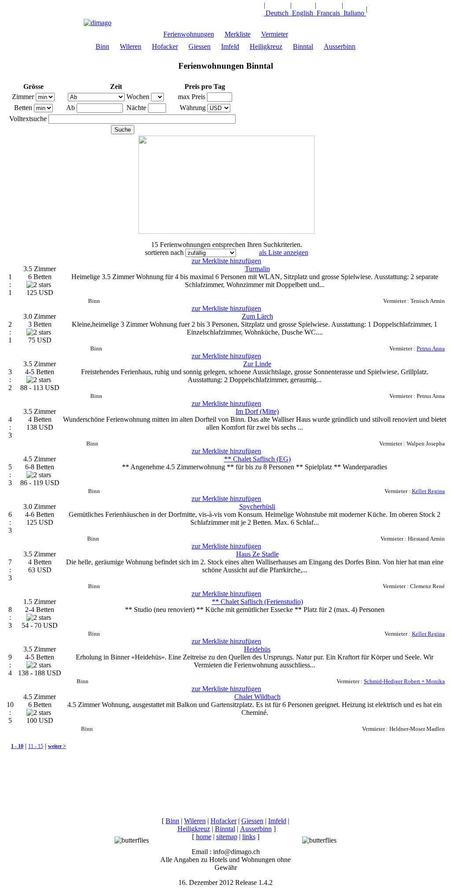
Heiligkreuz (266, 46)
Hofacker (165, 46)
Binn (102, 46)
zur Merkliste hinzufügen (226, 261)
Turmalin (257, 269)
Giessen (200, 46)
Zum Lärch (257, 316)
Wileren (130, 46)
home (203, 836)
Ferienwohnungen (188, 34)
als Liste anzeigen (283, 252)
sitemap (226, 836)
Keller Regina (428, 491)
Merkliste (238, 34)
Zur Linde (257, 364)
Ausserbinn (339, 46)
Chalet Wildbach (257, 696)
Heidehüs (257, 649)
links (248, 836)
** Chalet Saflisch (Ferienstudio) (257, 601)
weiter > (57, 746)
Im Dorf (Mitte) (257, 411)
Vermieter (274, 34)
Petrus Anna (431, 348)
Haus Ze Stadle (257, 554)
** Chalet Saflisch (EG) (257, 459)
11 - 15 (35, 746)
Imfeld (230, 46)
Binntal (303, 46)
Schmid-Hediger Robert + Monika (404, 681)
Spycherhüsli (257, 506)
